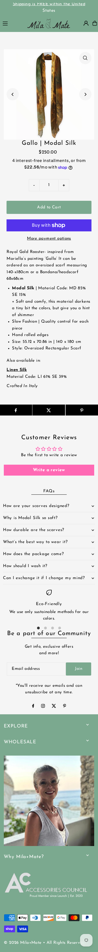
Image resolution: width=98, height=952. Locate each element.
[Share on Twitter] (48, 410)
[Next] (85, 94)
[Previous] (13, 94)
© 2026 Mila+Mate (22, 943)
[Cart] (95, 23)
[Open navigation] (11, 23)
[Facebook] (33, 707)
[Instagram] (43, 707)
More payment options (49, 239)
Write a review (49, 470)
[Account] (86, 23)
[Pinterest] (64, 707)
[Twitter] (54, 707)
